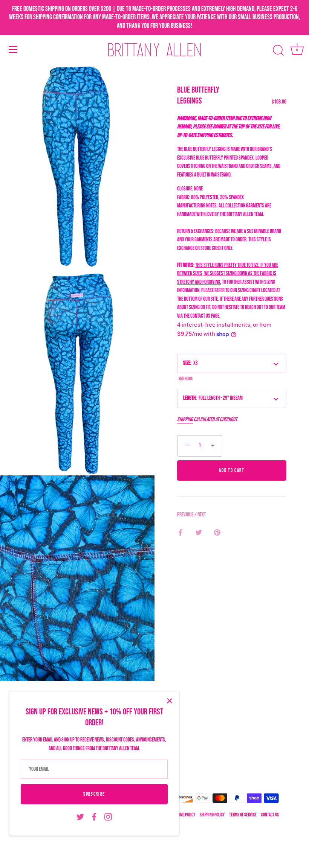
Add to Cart (232, 470)
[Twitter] (80, 817)
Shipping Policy (212, 815)
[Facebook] (94, 817)
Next (201, 514)
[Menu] (13, 49)
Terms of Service (243, 815)
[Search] (278, 50)
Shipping (185, 419)
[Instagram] (108, 817)
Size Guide (186, 379)
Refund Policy (184, 815)
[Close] (169, 701)
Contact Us (270, 815)
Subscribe (94, 794)
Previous (185, 514)
